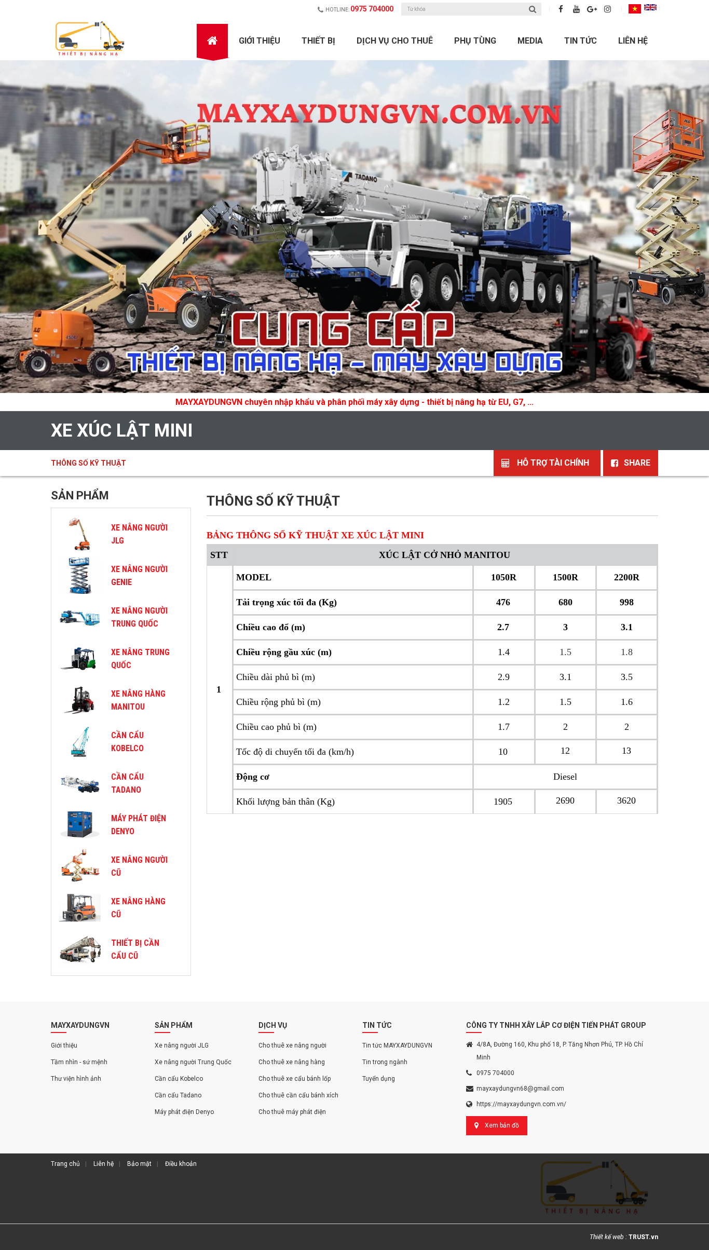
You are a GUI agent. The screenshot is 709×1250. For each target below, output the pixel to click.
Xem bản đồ (502, 1125)
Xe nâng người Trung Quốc (139, 617)
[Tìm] (532, 9)
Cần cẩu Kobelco (127, 741)
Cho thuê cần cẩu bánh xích (298, 1095)
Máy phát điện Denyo (184, 1112)
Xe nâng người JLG (139, 534)
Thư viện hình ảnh (76, 1078)
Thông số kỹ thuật (88, 463)
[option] (354, 235)
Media (530, 41)
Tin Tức (580, 41)
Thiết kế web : (608, 1237)
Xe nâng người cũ (139, 866)
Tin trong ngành (384, 1062)
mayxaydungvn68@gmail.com (520, 1088)
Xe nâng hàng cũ (138, 907)
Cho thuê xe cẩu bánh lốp (294, 1078)
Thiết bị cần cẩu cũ (135, 949)
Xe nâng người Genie (139, 575)
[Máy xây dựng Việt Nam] (354, 226)
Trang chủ (65, 1163)
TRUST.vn (643, 1237)
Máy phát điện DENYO (138, 824)
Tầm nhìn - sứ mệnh (79, 1062)
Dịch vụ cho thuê (395, 41)
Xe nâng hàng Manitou (138, 700)
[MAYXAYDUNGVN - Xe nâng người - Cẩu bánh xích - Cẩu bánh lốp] (91, 39)
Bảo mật (139, 1163)
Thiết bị (318, 41)
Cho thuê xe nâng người (292, 1045)
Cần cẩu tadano (127, 783)
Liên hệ (633, 41)
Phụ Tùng (475, 41)
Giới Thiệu (259, 41)
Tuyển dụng (378, 1078)
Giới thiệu (64, 1045)
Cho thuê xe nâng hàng (291, 1062)
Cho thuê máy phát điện (292, 1112)
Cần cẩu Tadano (178, 1095)
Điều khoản (181, 1163)
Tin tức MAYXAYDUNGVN (397, 1045)
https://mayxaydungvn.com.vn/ (521, 1104)
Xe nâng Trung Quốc (140, 658)
